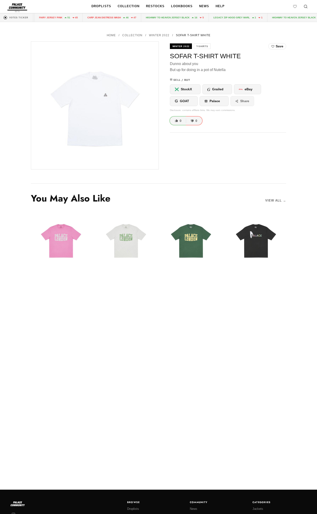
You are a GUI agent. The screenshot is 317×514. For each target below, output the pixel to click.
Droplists (101, 6)
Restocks (155, 6)
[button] (95, 105)
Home (111, 35)
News (204, 6)
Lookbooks (182, 6)
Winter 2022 (159, 35)
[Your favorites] (295, 6)
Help (220, 6)
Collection (128, 6)
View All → (275, 200)
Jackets (257, 509)
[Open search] (306, 6)
